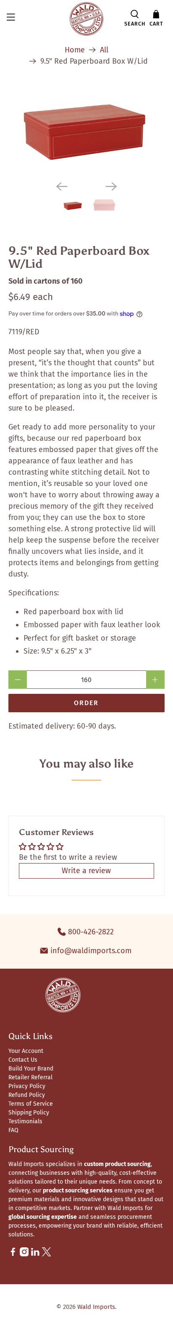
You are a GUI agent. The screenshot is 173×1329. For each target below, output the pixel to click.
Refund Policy (26, 1095)
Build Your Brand (30, 1068)
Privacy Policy (26, 1086)
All (104, 50)
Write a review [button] (86, 870)
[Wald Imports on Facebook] (13, 1254)
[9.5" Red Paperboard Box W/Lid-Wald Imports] (86, 129)
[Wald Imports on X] (46, 1254)
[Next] (111, 186)
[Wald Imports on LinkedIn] (35, 1254)
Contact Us (22, 1059)
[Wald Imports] (86, 19)
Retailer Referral (30, 1077)
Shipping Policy (28, 1112)
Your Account (25, 1051)
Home (75, 50)
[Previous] (61, 186)
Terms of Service (30, 1103)
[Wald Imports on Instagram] (24, 1254)
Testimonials (25, 1121)
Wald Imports (96, 1307)
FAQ (13, 1130)
